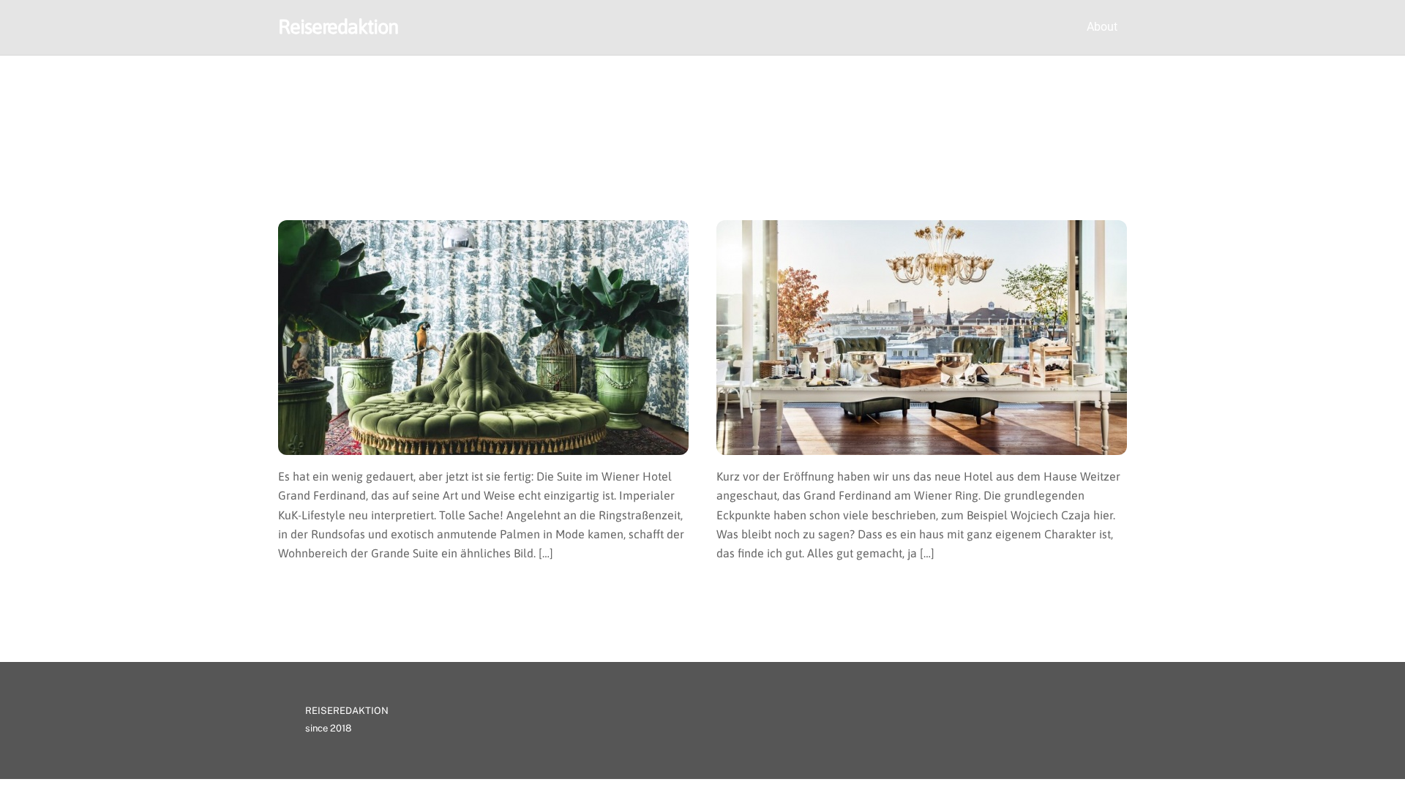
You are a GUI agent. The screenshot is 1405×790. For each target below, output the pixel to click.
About (1102, 27)
